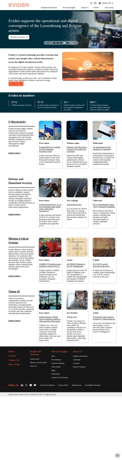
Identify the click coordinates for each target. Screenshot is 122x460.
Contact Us (15, 410)
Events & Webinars (59, 417)
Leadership (77, 410)
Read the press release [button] (19, 37)
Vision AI (33, 419)
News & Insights (45, 11)
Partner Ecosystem (81, 417)
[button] (54, 43)
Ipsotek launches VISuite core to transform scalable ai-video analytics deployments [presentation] (49, 361)
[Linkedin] (24, 441)
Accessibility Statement (103, 441)
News (53, 409)
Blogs (53, 424)
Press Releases (57, 413)
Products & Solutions (37, 403)
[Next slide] (74, 43)
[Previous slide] (48, 43)
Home (12, 401)
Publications (56, 428)
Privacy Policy (70, 441)
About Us (63, 11)
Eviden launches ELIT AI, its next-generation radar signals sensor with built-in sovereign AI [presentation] (50, 231)
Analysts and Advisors (82, 406)
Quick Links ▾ (14, 172)
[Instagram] (32, 441)
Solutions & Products (22, 11)
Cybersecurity (36, 409)
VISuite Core (73, 357)
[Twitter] (28, 441)
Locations (77, 414)
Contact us (15, 93)
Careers (76, 11)
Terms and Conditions (51, 441)
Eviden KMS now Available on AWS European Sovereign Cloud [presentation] (49, 164)
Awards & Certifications (57, 432)
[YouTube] (36, 441)
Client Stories (57, 420)
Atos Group (91, 11)
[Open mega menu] (11, 11)
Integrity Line (84, 441)
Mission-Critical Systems (36, 414)
